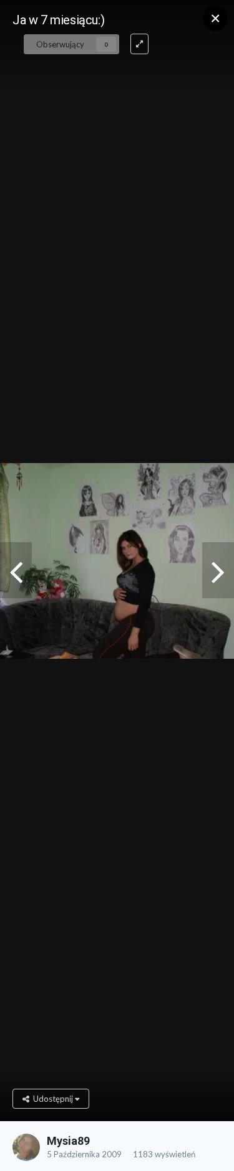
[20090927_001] (218, 570)
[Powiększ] (139, 44)
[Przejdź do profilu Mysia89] (26, 1147)
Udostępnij (52, 1099)
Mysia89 (68, 1140)
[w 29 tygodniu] (16, 570)
